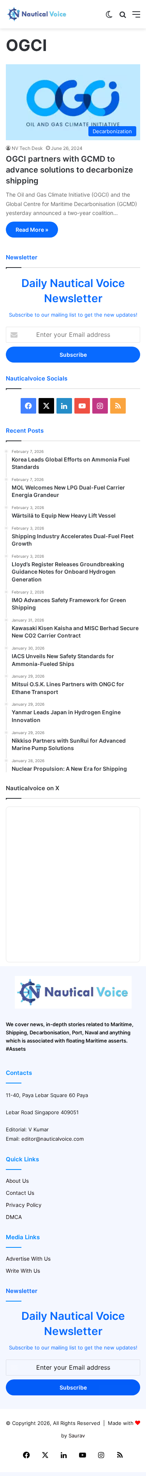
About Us (17, 1181)
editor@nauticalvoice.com (52, 1139)
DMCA (14, 1217)
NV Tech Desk (27, 148)
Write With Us (23, 1271)
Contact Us (20, 1193)
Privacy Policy (24, 1205)
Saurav (77, 1435)
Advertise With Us (28, 1259)
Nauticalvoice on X (32, 788)
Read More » (32, 229)
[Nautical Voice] (37, 14)
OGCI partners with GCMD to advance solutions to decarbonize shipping (69, 169)
